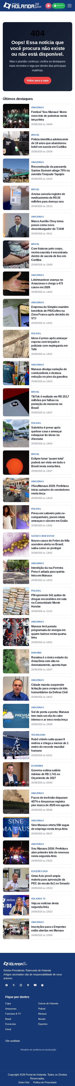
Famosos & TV (13, 1013)
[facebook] (6, 985)
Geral (8, 1029)
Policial (41, 1008)
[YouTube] (35, 985)
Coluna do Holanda (48, 1003)
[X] (14, 985)
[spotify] (42, 985)
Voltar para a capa (37, 80)
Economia (10, 1024)
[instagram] (21, 985)
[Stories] (48, 5)
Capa (8, 1003)
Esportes (42, 1024)
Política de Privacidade (45, 1082)
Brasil (8, 1019)
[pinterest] (28, 985)
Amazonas (10, 1008)
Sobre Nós (23, 1082)
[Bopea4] (22, 5)
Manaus (42, 1013)
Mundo (42, 1019)
